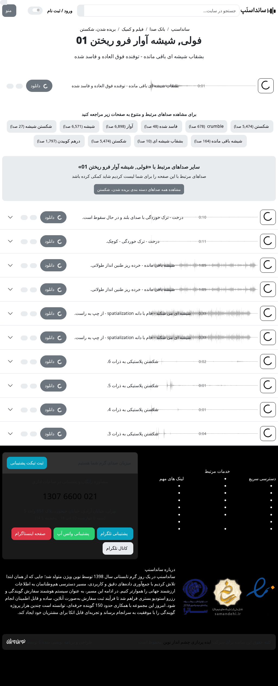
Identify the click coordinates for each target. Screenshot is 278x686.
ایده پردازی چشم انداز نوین (187, 642)
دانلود (39, 84)
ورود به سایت (163, 493)
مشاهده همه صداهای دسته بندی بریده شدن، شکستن (139, 189)
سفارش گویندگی (206, 486)
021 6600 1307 (70, 496)
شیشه (79, 126)
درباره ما (26, 660)
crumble (206, 126)
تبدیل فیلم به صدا (251, 500)
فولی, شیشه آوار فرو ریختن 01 (139, 40)
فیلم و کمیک (133, 29)
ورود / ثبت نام (59, 11)
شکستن (251, 126)
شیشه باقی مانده (218, 141)
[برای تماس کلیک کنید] (23, 10)
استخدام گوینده (207, 507)
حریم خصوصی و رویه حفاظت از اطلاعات (120, 660)
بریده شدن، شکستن (98, 29)
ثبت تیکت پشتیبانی (26, 463)
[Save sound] (19, 86)
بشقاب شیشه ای (160, 141)
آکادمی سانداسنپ (159, 507)
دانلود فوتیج (257, 493)
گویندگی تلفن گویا (205, 493)
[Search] (80, 11)
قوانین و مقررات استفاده (188, 660)
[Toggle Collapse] (10, 217)
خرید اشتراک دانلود (250, 507)
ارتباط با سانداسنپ (158, 521)
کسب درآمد (256, 529)
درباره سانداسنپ (160, 514)
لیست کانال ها (162, 486)
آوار (119, 126)
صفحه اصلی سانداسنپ (239, 660)
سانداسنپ (180, 29)
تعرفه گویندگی (208, 500)
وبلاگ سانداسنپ (139, 673)
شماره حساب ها (160, 500)
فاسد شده (161, 126)
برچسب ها (257, 521)
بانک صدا (157, 29)
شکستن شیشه (31, 126)
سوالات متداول (161, 529)
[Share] (10, 86)
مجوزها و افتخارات (58, 660)
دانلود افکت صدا (252, 486)
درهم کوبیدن (58, 141)
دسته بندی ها (255, 514)
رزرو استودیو (209, 479)
